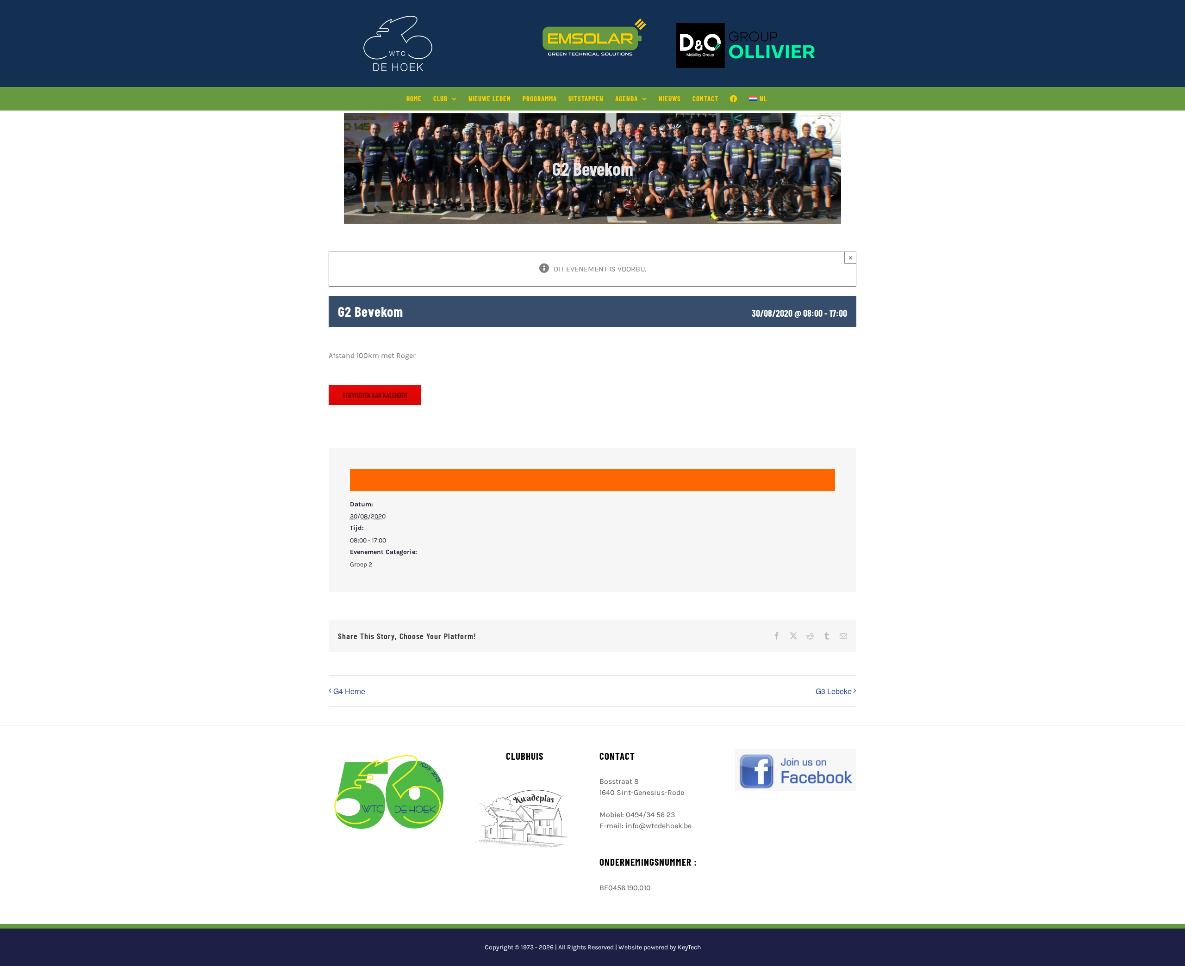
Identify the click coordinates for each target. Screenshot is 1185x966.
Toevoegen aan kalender (375, 395)
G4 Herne (349, 691)
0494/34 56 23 (650, 814)
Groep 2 (361, 564)
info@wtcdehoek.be (658, 825)
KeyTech (689, 947)
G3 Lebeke (834, 691)
